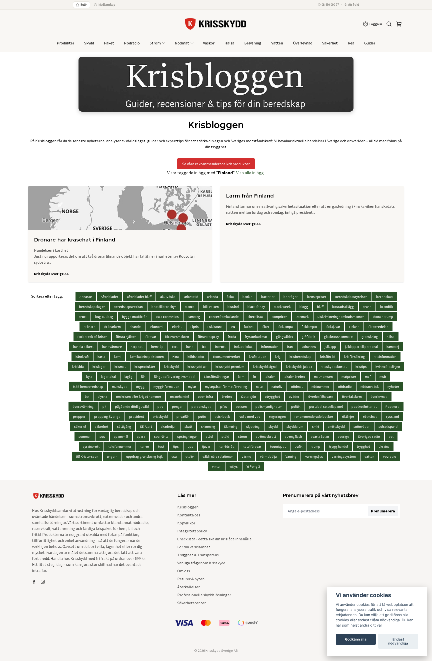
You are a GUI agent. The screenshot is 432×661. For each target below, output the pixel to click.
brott (82, 316)
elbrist (177, 326)
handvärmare (112, 346)
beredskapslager (92, 306)
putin (202, 416)
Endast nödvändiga (398, 641)
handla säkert (83, 346)
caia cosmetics (167, 316)
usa (174, 456)
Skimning (231, 426)
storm (242, 436)
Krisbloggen (187, 506)
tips (176, 446)
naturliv (277, 386)
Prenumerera (383, 510)
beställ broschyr (164, 306)
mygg (140, 386)
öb (87, 396)
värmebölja (268, 456)
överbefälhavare (320, 396)
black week (282, 306)
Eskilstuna (215, 326)
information (269, 346)
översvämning (83, 406)
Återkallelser (188, 586)
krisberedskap (301, 356)
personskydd (202, 406)
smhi (315, 426)
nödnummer (321, 386)
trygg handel (338, 446)
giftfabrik (308, 336)
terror (144, 446)
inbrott (220, 346)
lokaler (270, 376)
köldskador (196, 356)
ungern (112, 456)
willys (234, 466)
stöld (225, 436)
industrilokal (243, 346)
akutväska (168, 296)
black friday (256, 306)
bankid (247, 296)
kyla (89, 376)
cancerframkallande (224, 316)
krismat (120, 366)
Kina (175, 356)
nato (259, 386)
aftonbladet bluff (139, 296)
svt (391, 436)
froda (232, 336)
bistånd (233, 306)
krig (278, 356)
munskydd (120, 386)
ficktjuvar (333, 326)
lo (254, 376)
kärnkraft (82, 356)
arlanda (212, 296)
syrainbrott (91, 446)
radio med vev (249, 416)
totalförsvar (252, 446)
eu (233, 326)
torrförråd (226, 446)
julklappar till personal (361, 346)
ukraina (384, 446)
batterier (268, 296)
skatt (188, 426)
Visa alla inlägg (250, 173)
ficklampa (285, 326)
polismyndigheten (269, 406)
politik (295, 406)
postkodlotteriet (364, 406)
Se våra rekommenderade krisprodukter (216, 163)
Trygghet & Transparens (198, 554)
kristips (361, 366)
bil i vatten (211, 306)
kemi (117, 356)
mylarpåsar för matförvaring (226, 386)
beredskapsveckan (128, 306)
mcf (368, 376)
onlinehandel (179, 396)
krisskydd (171, 366)
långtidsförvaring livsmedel (174, 376)
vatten (369, 456)
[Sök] (389, 24)
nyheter (393, 386)
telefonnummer (120, 446)
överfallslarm (352, 396)
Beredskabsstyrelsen (351, 296)
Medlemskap (106, 4)
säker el (80, 426)
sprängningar (187, 436)
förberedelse (378, 326)
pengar (177, 406)
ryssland (392, 416)
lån (143, 376)
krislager (99, 366)
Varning (291, 456)
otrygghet (272, 396)
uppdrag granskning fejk (144, 456)
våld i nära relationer (217, 456)
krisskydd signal (265, 366)
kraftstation (257, 356)
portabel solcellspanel (326, 406)
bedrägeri (291, 296)
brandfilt (386, 306)
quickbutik (222, 416)
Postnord (393, 406)
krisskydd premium (230, 366)
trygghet (363, 446)
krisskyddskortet (334, 366)
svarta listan (320, 436)
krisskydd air (197, 366)
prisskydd (160, 416)
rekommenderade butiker (313, 416)
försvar (150, 336)
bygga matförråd (135, 316)
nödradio (345, 386)
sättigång (124, 426)
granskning (370, 336)
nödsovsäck (369, 386)
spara (141, 436)
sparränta (161, 436)
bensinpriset (316, 296)
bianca (189, 306)
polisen (241, 406)
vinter (216, 466)
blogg (304, 306)
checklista (255, 316)
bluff (320, 306)
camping (194, 316)
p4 (104, 406)
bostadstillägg (343, 306)
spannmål (121, 436)
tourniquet (278, 446)
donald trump (383, 316)
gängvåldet (284, 336)
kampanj (392, 346)
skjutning (253, 426)
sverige (343, 436)
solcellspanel (388, 426)
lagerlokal (108, 376)
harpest (136, 346)
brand (367, 306)
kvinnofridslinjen (388, 366)
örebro (227, 396)
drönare (90, 326)
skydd (273, 426)
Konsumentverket (226, 356)
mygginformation (166, 386)
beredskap (384, 296)
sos (102, 436)
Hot (175, 346)
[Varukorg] (399, 24)
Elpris (194, 326)
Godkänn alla (355, 639)
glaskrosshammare (338, 336)
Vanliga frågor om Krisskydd (201, 562)
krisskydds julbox (299, 366)
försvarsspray (208, 336)
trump (315, 446)
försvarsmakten (177, 336)
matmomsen (323, 376)
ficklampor (310, 326)
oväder (294, 396)
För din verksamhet (193, 546)
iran (290, 346)
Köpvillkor (186, 522)
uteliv (190, 456)
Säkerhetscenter (191, 602)
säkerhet (101, 426)
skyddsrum (294, 426)
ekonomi (156, 326)
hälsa (390, 336)
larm (241, 376)
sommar (84, 436)
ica (204, 346)
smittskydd (336, 426)
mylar (192, 386)
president (136, 416)
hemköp (157, 346)
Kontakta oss (188, 514)
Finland (354, 326)
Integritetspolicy (192, 530)
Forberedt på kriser (92, 336)
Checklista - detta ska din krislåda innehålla (214, 538)
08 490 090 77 (330, 4)
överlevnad (379, 396)
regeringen (277, 416)
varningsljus (314, 456)
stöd (209, 436)
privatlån (183, 416)
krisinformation (385, 356)
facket (249, 326)
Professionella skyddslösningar (204, 594)
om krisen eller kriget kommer (138, 396)
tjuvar (206, 446)
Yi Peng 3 (253, 466)
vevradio (389, 456)
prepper (79, 416)
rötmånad (370, 416)
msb (383, 376)
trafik (298, 446)
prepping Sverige (107, 416)
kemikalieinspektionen (147, 356)
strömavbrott (266, 436)
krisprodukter (144, 366)
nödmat (297, 386)
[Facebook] (34, 582)
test (161, 446)
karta (101, 356)
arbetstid (191, 296)
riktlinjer (348, 416)
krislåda (78, 366)
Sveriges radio (369, 436)
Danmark (302, 316)
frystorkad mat (256, 336)
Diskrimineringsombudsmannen (341, 316)
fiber (266, 326)
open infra (205, 396)
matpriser (349, 376)
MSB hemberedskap (88, 386)
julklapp (330, 346)
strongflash (293, 436)
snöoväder (362, 426)
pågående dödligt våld (132, 406)
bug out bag (104, 316)
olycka (102, 396)
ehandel (136, 326)
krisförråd (327, 356)
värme (246, 456)
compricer (279, 316)
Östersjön (248, 396)
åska (230, 296)
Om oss (183, 570)
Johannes (309, 346)
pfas (223, 406)
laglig (128, 376)
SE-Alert (146, 426)
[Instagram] (43, 582)
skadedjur (168, 426)
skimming (208, 426)
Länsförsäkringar (216, 376)
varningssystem (344, 456)
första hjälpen (126, 336)
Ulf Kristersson (87, 456)
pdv (160, 406)
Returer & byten (190, 578)
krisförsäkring (354, 356)
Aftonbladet (109, 296)
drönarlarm (112, 326)
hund (190, 346)
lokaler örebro (294, 376)
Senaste (86, 296)
